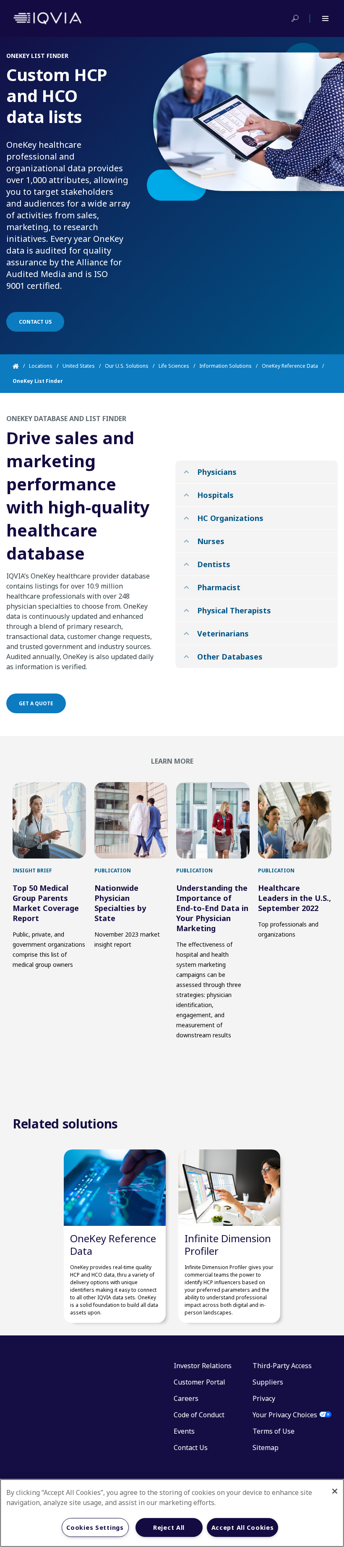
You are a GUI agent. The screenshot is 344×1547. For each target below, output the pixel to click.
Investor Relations (203, 1365)
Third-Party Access (282, 1365)
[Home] (21, 366)
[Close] (335, 1491)
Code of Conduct (199, 1414)
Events (184, 1431)
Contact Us (191, 1447)
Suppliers (268, 1382)
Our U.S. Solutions (127, 365)
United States (79, 365)
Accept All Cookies (242, 1527)
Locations (40, 365)
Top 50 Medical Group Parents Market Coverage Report (46, 903)
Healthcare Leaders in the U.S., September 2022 (294, 898)
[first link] (49, 820)
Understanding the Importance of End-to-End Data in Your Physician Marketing (212, 908)
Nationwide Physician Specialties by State (120, 903)
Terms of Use (273, 1431)
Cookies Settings (95, 1527)
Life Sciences (174, 365)
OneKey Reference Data (290, 365)
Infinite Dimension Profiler (228, 1244)
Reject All (169, 1527)
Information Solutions (225, 365)
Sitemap (266, 1447)
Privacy (264, 1398)
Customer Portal (199, 1382)
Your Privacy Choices (285, 1414)
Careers (186, 1398)
